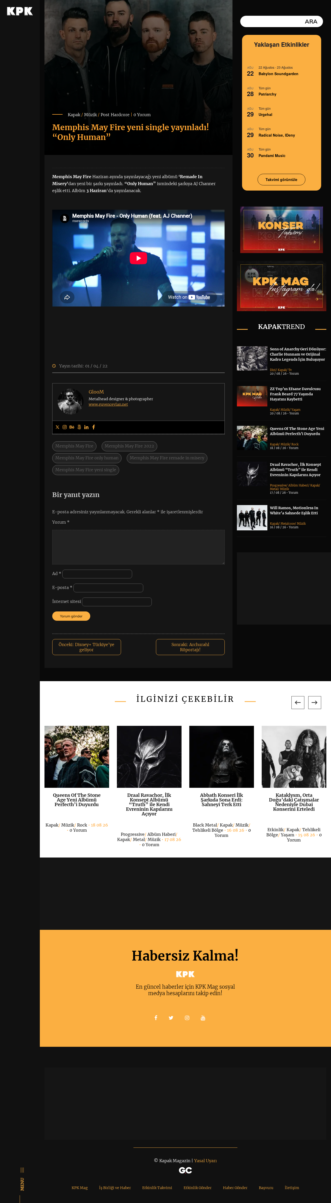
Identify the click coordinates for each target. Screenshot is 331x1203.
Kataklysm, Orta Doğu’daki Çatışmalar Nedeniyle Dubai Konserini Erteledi (294, 802)
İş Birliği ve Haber (115, 1187)
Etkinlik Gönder (198, 1187)
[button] (297, 702)
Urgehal (265, 114)
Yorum (61, 522)
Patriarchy (267, 94)
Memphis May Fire (74, 446)
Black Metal (205, 825)
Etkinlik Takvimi (157, 1187)
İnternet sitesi (66, 601)
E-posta (62, 587)
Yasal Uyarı (205, 1160)
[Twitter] (57, 427)
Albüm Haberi (298, 485)
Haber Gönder (235, 1187)
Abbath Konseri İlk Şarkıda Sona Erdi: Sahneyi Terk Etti (221, 799)
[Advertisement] (284, 588)
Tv (290, 370)
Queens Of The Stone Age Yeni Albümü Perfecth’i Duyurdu (77, 799)
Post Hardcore (115, 114)
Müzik (90, 114)
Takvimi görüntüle (281, 179)
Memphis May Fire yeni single (85, 469)
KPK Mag (80, 1187)
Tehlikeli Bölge (207, 830)
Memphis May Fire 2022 (129, 446)
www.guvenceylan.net (108, 404)
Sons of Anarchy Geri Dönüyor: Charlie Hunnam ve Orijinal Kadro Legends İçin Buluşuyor (298, 354)
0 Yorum (142, 114)
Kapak (74, 114)
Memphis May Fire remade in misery (167, 457)
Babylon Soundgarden (278, 73)
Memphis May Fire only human (86, 457)
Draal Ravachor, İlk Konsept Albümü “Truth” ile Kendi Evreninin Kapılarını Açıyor (295, 469)
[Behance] (72, 427)
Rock (294, 444)
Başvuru (266, 1187)
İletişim (292, 1187)
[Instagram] (64, 427)
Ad (56, 573)
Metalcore (288, 523)
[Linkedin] (86, 427)
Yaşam (295, 410)
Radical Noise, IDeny (277, 135)
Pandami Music (272, 155)
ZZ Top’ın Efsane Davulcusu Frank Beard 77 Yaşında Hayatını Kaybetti (295, 394)
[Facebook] (93, 427)
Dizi (273, 370)
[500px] (79, 427)
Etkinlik (275, 829)
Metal (274, 489)
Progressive (278, 485)
